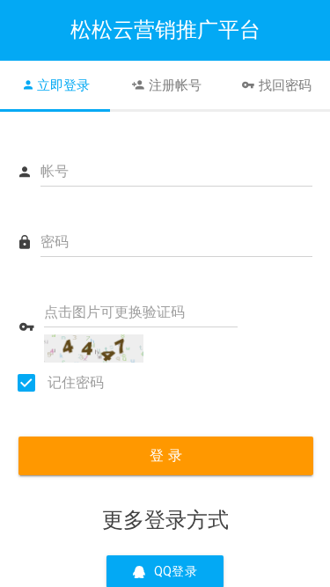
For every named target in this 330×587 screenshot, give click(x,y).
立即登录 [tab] (63, 85)
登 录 (165, 455)
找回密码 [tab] (285, 85)
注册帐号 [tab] (175, 85)
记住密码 (74, 382)
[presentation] (55, 85)
